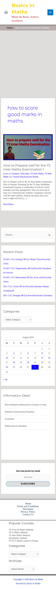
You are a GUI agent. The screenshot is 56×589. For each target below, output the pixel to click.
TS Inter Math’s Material (19, 535)
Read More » (9, 204)
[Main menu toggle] (50, 12)
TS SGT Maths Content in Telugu (23, 541)
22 (42, 362)
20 (28, 362)
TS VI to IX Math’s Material (21, 530)
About (28, 503)
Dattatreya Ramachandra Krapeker (19, 411)
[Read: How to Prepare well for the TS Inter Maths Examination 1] (28, 147)
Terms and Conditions (28, 506)
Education (25, 173)
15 (42, 358)
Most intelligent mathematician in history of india (25, 404)
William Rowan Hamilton (16, 425)
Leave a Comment (11, 173)
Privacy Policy (28, 511)
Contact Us (28, 514)
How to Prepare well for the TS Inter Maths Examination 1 (26, 167)
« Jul (5, 379)
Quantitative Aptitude (18, 538)
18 (14, 362)
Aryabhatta (9, 418)
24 (7, 367)
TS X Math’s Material (18, 532)
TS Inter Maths (36, 173)
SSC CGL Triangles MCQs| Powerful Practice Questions (27, 295)
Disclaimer (28, 509)
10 (7, 358)
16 (49, 358)
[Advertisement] (28, 60)
